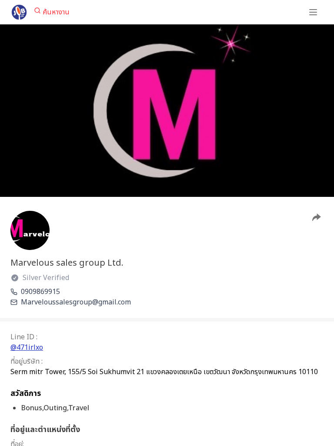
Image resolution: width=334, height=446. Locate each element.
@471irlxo (26, 347)
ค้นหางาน (56, 12)
